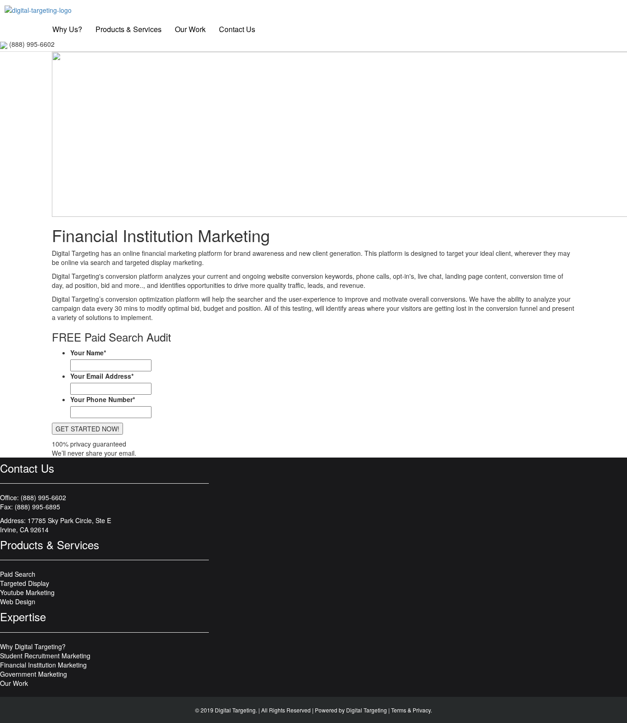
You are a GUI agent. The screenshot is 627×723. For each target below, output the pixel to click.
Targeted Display (24, 583)
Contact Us (237, 29)
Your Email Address (102, 376)
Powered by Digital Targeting (351, 710)
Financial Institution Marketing (43, 664)
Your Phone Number (102, 399)
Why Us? (67, 29)
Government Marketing (33, 674)
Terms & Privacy (411, 710)
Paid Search (17, 574)
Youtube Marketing (27, 592)
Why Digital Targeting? (33, 646)
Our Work (190, 29)
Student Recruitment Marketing (45, 655)
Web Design (17, 601)
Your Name (88, 352)
